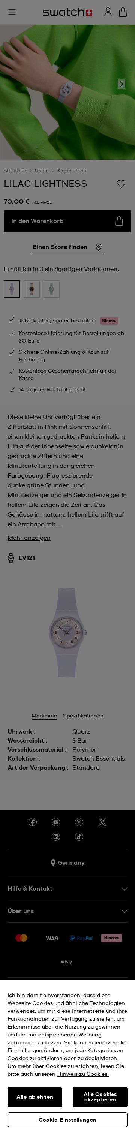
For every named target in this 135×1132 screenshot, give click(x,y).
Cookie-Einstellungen (67, 1120)
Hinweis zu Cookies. (83, 1074)
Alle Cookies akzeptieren (100, 1097)
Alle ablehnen (34, 1097)
